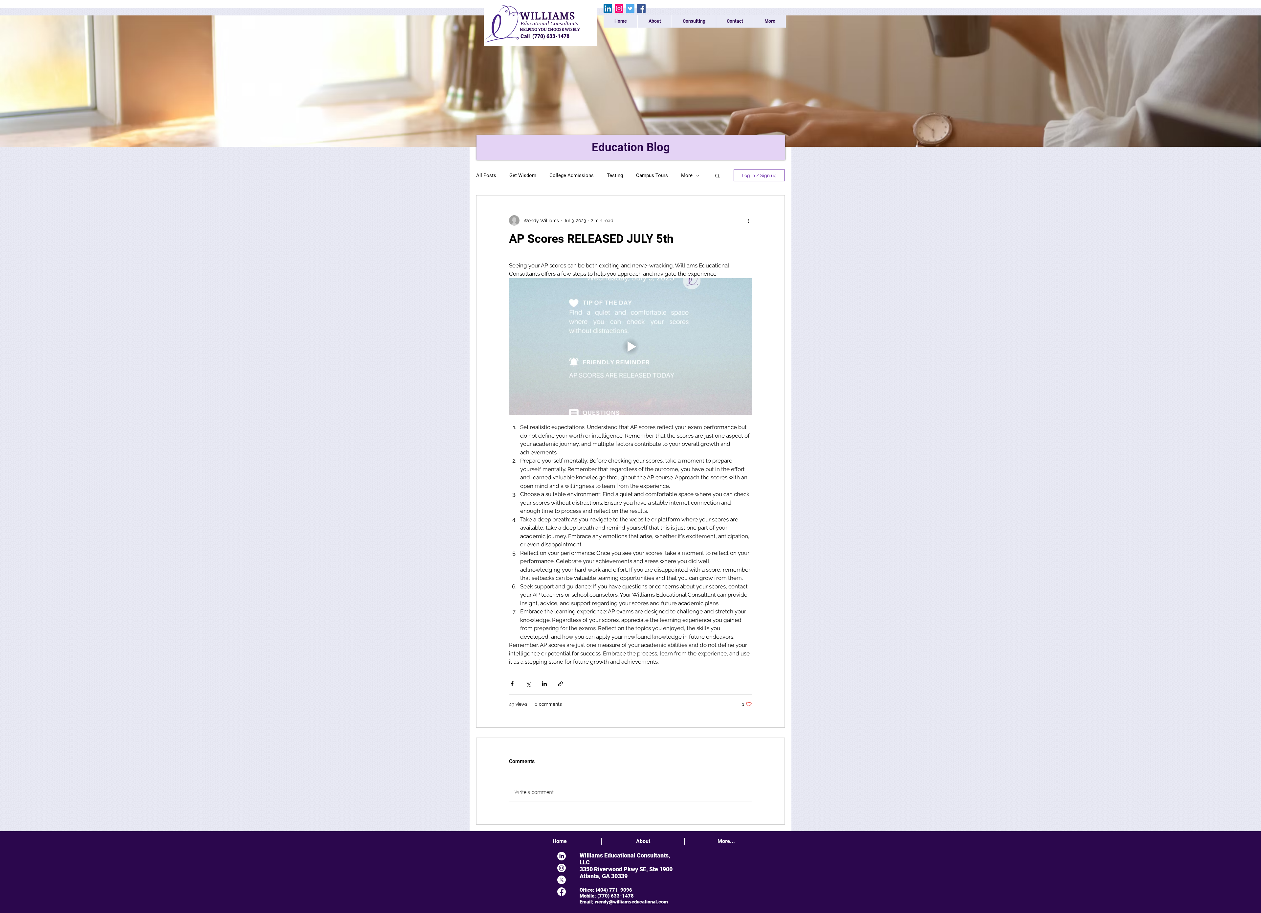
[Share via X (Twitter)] (528, 684)
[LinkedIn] (608, 8)
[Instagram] (619, 8)
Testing (615, 175)
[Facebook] (641, 8)
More (687, 175)
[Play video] (630, 346)
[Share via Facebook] (512, 684)
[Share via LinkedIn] (544, 684)
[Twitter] (630, 8)
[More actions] (748, 220)
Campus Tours (652, 175)
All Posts (486, 175)
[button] (717, 175)
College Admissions (571, 175)
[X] (561, 880)
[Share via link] (560, 684)
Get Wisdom (522, 175)
